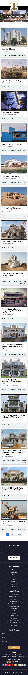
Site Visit (14, 613)
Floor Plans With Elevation (14, 623)
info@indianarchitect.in (14, 659)
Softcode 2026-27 (18, 672)
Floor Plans (14, 611)
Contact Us (14, 581)
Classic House (14, 594)
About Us (14, 572)
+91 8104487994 (17, 661)
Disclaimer (14, 586)
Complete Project (14, 620)
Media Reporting (14, 606)
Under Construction (14, 604)
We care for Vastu (14, 596)
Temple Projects (14, 601)
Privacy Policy (14, 584)
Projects (14, 577)
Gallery (14, 579)
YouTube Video (14, 618)
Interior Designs (14, 599)
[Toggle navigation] (4, 8)
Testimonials (14, 625)
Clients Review (14, 615)
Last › (19, 534)
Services (14, 574)
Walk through (14, 608)
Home (14, 570)
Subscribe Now (14, 557)
